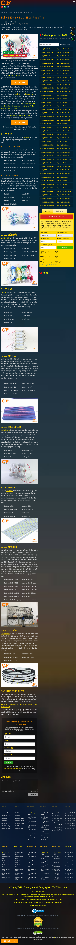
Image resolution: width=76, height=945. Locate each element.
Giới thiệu (5, 937)
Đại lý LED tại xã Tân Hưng (63, 182)
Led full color (5, 430)
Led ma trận (19, 94)
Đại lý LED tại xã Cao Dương (47, 82)
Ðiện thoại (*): (8, 748)
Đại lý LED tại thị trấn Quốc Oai (63, 199)
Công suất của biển (45, 253)
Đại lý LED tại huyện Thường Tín (63, 71)
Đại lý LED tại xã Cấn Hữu (47, 203)
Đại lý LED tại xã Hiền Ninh (64, 160)
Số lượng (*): (8, 755)
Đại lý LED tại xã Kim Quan (63, 132)
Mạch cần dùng (47, 262)
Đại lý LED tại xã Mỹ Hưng (46, 96)
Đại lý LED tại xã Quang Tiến (62, 178)
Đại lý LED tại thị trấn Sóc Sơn (63, 153)
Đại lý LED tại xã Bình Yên (47, 117)
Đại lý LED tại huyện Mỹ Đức (63, 57)
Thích (2, 22)
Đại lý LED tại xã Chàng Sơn (45, 125)
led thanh (9, 491)
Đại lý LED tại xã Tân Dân (47, 182)
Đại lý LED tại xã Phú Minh (47, 178)
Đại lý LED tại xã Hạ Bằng (46, 128)
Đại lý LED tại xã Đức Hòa (47, 199)
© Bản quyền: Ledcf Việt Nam (49, 265)
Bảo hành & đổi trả (35, 937)
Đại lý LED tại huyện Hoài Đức (63, 53)
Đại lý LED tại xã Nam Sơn (47, 171)
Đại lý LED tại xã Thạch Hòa (45, 142)
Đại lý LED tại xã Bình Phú (64, 114)
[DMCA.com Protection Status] (38, 922)
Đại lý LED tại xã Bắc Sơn (63, 157)
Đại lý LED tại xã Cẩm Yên (64, 121)
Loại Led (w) (44, 232)
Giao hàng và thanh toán (63, 937)
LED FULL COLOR (18, 846)
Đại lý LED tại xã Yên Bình (63, 146)
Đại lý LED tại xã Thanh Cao (45, 103)
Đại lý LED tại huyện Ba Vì (63, 50)
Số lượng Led (44, 238)
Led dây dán (5, 634)
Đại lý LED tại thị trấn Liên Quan (47, 114)
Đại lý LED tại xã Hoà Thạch (47, 206)
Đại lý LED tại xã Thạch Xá (62, 142)
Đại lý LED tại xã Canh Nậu (64, 117)
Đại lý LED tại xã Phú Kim (47, 139)
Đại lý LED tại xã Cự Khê (46, 85)
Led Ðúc (26, 137)
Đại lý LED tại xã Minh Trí (64, 167)
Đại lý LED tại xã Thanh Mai (62, 103)
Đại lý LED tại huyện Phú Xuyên (46, 60)
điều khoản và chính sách (13, 769)
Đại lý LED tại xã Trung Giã (64, 189)
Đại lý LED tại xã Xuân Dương (47, 110)
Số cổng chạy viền (46, 244)
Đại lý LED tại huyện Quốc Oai (46, 64)
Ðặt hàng (8, 762)
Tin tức (11, 937)
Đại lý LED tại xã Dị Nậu (63, 125)
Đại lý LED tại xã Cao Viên (63, 82)
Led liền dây (5, 238)
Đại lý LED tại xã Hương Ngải (45, 132)
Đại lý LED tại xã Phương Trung (62, 96)
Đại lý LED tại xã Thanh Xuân (62, 185)
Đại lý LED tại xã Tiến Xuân (47, 146)
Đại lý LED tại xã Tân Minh (47, 185)
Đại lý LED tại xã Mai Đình (63, 164)
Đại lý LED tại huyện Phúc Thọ (63, 60)
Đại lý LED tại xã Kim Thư (47, 92)
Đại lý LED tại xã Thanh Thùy (45, 107)
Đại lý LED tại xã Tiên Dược (47, 189)
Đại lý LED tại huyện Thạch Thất (46, 71)
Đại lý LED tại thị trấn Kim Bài (63, 75)
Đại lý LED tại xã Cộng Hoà (64, 203)
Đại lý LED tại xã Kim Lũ (47, 164)
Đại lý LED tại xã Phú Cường (63, 174)
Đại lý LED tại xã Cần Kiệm (47, 121)
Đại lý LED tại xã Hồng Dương (47, 89)
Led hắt (3, 292)
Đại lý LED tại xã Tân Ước (63, 100)
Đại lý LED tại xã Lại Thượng (46, 135)
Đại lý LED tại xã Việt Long (47, 192)
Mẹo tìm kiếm (65, 44)
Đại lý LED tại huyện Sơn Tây (46, 67)
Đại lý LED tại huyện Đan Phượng (46, 75)
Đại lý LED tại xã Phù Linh (47, 174)
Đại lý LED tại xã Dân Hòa (63, 85)
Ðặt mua (21, 82)
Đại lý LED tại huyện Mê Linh (46, 57)
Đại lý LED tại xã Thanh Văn (62, 107)
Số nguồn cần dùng (45, 258)
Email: (6, 741)
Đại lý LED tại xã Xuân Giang (64, 192)
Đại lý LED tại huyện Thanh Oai (63, 67)
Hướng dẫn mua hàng (21, 937)
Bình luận (11, 22)
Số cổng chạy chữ (62, 238)
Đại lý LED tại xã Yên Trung (47, 149)
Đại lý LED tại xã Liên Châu (64, 92)
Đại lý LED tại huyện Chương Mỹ (46, 53)
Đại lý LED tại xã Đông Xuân (64, 196)
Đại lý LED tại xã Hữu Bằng (64, 128)
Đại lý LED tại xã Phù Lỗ (63, 171)
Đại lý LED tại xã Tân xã (63, 139)
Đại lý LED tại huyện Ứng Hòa (46, 50)
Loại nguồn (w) (62, 232)
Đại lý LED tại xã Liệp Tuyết (64, 206)
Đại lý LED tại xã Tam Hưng (47, 100)
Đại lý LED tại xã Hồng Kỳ (47, 160)
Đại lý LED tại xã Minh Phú (47, 167)
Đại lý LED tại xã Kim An (63, 89)
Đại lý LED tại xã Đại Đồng (63, 149)
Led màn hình (30, 94)
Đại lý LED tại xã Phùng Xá (62, 135)
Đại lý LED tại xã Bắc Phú (47, 157)
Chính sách (39, 939)
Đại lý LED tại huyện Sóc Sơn (63, 64)
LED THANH (68, 846)
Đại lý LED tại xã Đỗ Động (63, 110)
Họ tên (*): (7, 734)
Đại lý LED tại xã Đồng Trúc (47, 153)
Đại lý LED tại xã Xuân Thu (47, 196)
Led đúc (4, 813)
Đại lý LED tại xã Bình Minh (47, 78)
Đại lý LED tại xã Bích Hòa (64, 78)
